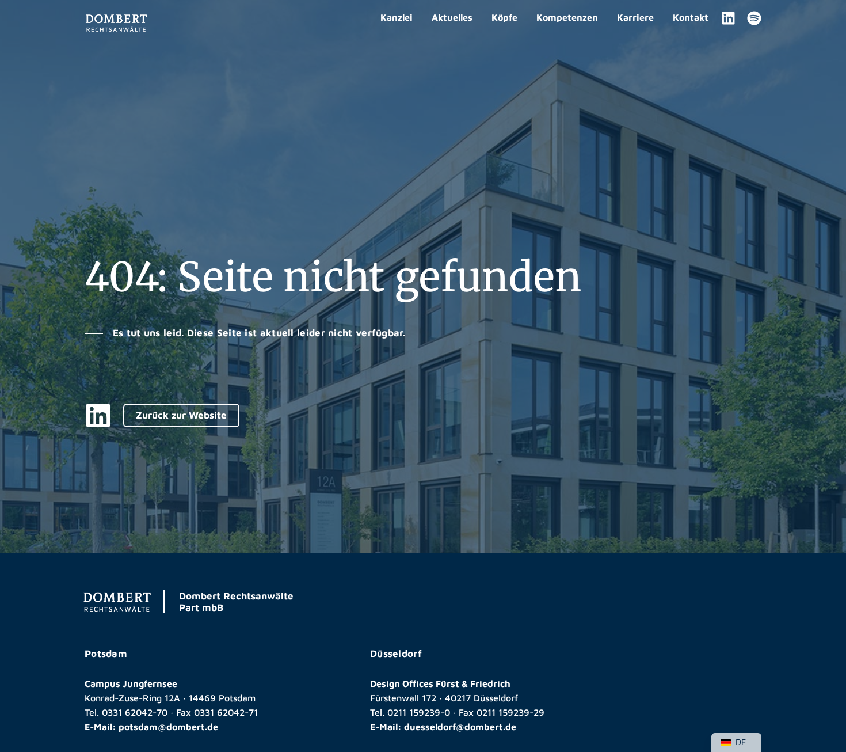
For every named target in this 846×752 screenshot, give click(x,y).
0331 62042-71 (226, 712)
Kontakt (690, 17)
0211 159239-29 (510, 712)
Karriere (635, 17)
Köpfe (504, 17)
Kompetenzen (567, 17)
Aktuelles (452, 17)
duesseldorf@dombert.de (460, 726)
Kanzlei (396, 17)
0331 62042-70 (134, 712)
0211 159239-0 (418, 712)
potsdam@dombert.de (168, 726)
